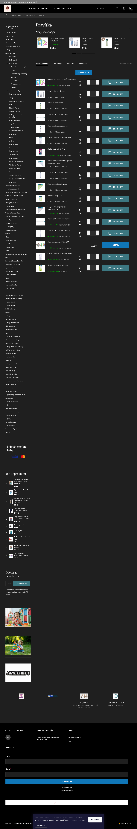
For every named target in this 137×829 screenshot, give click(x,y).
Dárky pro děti (10, 288)
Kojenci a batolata (11, 199)
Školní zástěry (13, 151)
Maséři (7, 278)
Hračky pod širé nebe (12, 336)
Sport (7, 333)
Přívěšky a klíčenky (15, 165)
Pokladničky (9, 360)
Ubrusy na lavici (14, 127)
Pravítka (13, 87)
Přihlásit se (22, 583)
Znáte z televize (10, 384)
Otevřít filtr (83, 72)
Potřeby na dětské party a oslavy (16, 192)
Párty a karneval (10, 422)
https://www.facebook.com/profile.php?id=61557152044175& (8, 737)
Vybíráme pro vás (11, 223)
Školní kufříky (13, 144)
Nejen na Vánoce (11, 405)
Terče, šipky (9, 388)
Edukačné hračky (11, 285)
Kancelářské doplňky (16, 131)
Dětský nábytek (10, 415)
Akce (7, 251)
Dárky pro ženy (10, 275)
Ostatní (7, 312)
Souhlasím (95, 819)
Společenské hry (11, 329)
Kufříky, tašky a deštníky (13, 350)
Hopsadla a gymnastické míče (15, 395)
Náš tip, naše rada (11, 364)
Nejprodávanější (42, 63)
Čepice (7, 233)
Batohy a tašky (10, 36)
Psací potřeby (13, 63)
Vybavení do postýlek (12, 213)
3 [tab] (84, 53)
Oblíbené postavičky (12, 340)
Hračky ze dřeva (10, 357)
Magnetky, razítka (11, 367)
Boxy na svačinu (14, 148)
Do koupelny (9, 227)
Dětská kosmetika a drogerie (14, 216)
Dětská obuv (9, 206)
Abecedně (83, 63)
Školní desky (13, 134)
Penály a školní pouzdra (17, 179)
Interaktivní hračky (11, 374)
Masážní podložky (11, 281)
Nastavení (41, 825)
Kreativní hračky (10, 319)
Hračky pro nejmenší (12, 323)
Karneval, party (10, 371)
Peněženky (12, 56)
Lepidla (11, 141)
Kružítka (13, 77)
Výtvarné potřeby (14, 168)
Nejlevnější (58, 63)
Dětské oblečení (10, 32)
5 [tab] (93, 53)
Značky (7, 432)
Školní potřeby (10, 53)
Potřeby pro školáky (12, 343)
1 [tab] (74, 53)
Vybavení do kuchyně (12, 46)
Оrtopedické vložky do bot (14, 295)
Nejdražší (70, 63)
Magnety (12, 124)
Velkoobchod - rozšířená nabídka (16, 254)
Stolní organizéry (14, 120)
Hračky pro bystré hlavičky (14, 347)
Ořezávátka (14, 80)
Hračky (7, 50)
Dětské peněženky (15, 175)
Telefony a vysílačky (12, 377)
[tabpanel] (52, 43)
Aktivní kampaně (10, 240)
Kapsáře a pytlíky (14, 111)
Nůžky (11, 98)
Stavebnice (9, 398)
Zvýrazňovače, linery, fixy (19, 67)
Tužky (13, 70)
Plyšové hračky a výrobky (13, 299)
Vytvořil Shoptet (126, 823)
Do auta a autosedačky (13, 189)
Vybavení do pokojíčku (12, 185)
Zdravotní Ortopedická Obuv (14, 261)
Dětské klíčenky (14, 108)
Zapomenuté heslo (67, 790)
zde (83, 820)
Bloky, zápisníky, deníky (16, 101)
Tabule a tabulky (10, 353)
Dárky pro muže (10, 292)
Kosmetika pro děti (11, 391)
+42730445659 (16, 730)
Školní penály (13, 60)
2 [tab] (79, 53)
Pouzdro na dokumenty (16, 161)
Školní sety (12, 182)
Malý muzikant (10, 326)
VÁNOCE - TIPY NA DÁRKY (14, 196)
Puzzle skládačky (11, 408)
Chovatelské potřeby (12, 230)
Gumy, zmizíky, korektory (19, 74)
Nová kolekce (9, 244)
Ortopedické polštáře (12, 271)
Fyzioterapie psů (10, 268)
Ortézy (7, 257)
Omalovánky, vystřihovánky (14, 381)
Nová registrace (67, 787)
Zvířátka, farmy (10, 309)
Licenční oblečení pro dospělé (15, 209)
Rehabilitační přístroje (12, 264)
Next (130, 30)
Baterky (11, 137)
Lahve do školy (14, 155)
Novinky (8, 220)
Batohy (11, 172)
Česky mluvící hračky (12, 412)
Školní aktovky (13, 158)
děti (69, 742)
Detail (116, 245)
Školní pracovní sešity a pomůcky (16, 116)
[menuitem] (38, 8)
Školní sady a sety (15, 94)
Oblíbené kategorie (74, 738)
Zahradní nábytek (11, 429)
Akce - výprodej (10, 43)
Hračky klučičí (10, 302)
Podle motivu (9, 39)
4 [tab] (88, 53)
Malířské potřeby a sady (17, 91)
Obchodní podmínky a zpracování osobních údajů (20, 2)
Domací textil (9, 247)
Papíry (11, 104)
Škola (7, 237)
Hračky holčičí (10, 305)
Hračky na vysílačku (12, 401)
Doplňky (8, 419)
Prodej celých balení (12, 203)
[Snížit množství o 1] (88, 82)
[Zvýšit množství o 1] (97, 82)
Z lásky (7, 316)
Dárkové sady (10, 425)
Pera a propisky (16, 84)
